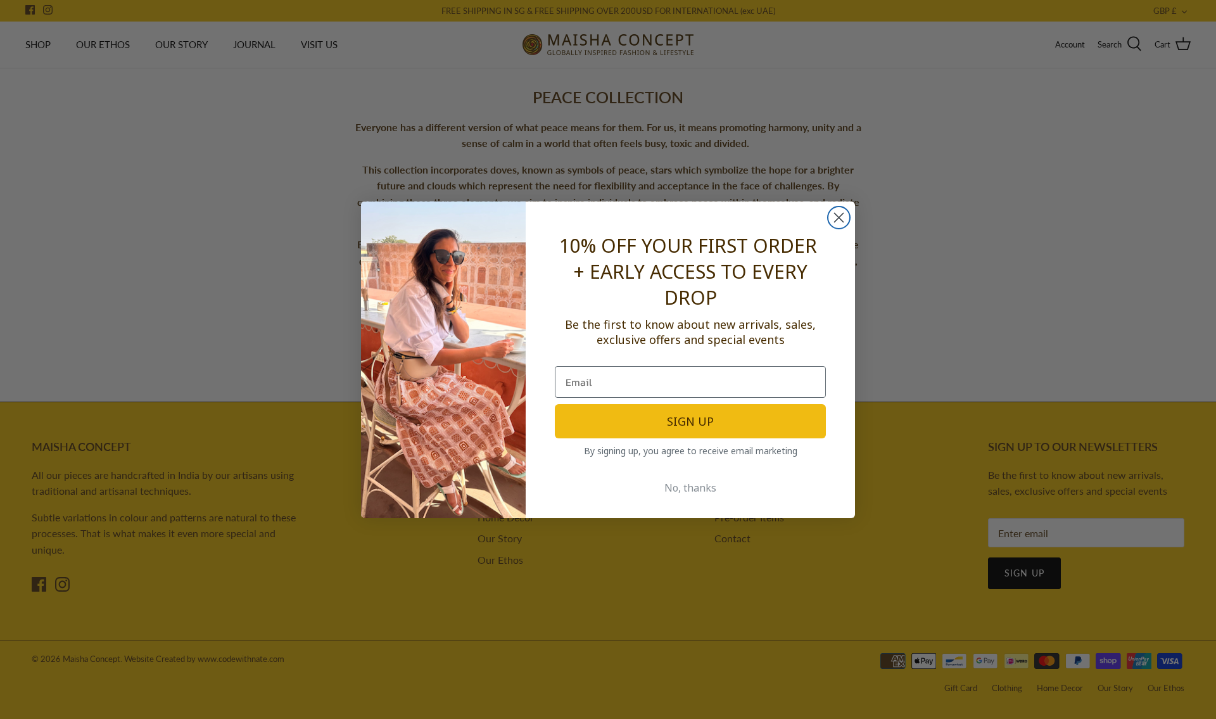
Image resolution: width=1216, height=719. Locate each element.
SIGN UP (690, 421)
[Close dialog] (839, 218)
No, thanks (690, 488)
